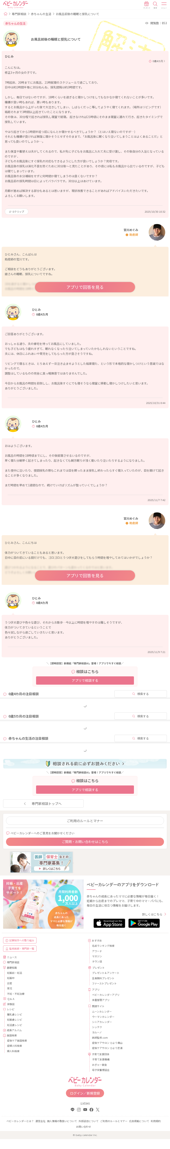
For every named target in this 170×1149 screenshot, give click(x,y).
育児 (9, 988)
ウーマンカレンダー (103, 1016)
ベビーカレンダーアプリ (105, 994)
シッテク (97, 1027)
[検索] (155, 5)
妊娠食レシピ (14, 1019)
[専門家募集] (41, 862)
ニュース (12, 957)
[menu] (164, 5)
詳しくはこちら (152, 914)
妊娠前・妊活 (14, 972)
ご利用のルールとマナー (85, 820)
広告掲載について (139, 1121)
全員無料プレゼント (103, 978)
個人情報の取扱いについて (62, 1121)
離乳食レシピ (14, 1014)
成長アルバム (14, 1030)
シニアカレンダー (102, 1022)
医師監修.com (100, 1037)
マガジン (97, 956)
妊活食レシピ (14, 1025)
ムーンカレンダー (102, 1011)
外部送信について (88, 1121)
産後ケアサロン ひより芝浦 (107, 1048)
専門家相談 (19, 14)
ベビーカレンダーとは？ (20, 1121)
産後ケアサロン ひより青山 (107, 1042)
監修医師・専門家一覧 (21, 948)
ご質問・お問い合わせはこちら (85, 841)
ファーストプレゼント (104, 983)
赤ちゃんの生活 (41, 14)
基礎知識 (12, 967)
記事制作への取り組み (21, 940)
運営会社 (40, 1121)
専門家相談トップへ (46, 803)
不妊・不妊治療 (15, 993)
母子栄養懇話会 (100, 1070)
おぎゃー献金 (99, 1064)
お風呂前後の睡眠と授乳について (77, 14)
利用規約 (156, 1121)
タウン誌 (97, 961)
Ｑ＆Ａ (11, 999)
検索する (143, 694)
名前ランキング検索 (103, 945)
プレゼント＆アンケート (105, 972)
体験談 (11, 1004)
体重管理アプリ (100, 1000)
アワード (97, 951)
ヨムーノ (97, 1032)
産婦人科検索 (14, 1045)
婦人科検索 (13, 1051)
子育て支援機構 (100, 1059)
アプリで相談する (85, 680)
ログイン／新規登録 (85, 1093)
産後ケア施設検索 (17, 1040)
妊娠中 (11, 978)
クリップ (18, 211)
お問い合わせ (83, 1126)
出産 (9, 983)
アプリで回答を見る (85, 287)
